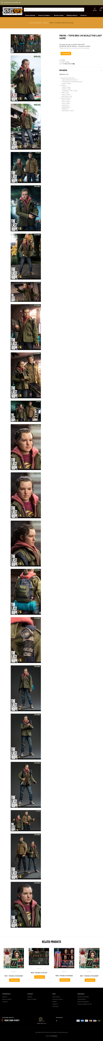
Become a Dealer (6, 999)
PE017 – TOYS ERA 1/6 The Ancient (14, 976)
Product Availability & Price (85, 1004)
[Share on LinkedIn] (67, 64)
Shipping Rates (82, 999)
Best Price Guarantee (83, 1001)
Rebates (54, 1001)
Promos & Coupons (57, 999)
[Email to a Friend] (74, 64)
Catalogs (29, 997)
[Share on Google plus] (70, 64)
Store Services (56, 997)
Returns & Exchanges (83, 997)
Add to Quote (66, 53)
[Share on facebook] (63, 64)
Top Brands (55, 1006)
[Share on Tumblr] (68, 64)
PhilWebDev (54, 1036)
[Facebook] (56, 1020)
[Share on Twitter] (65, 64)
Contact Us (5, 1001)
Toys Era (67, 62)
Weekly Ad (55, 1004)
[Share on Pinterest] (72, 64)
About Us (4, 997)
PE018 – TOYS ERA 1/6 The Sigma (64, 975)
